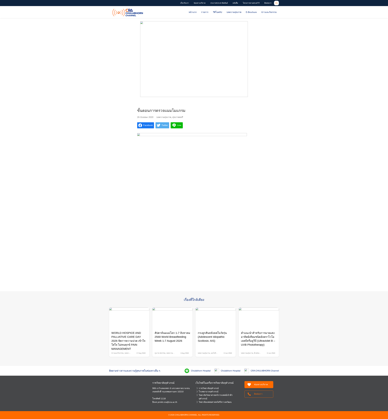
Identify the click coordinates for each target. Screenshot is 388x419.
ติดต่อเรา (268, 3)
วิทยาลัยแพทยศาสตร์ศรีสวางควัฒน (215, 402)
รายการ (204, 12)
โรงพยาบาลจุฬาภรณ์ (208, 391)
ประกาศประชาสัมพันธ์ (219, 3)
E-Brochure (251, 12)
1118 (163, 398)
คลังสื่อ (235, 3)
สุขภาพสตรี (177, 117)
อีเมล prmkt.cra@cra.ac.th (164, 402)
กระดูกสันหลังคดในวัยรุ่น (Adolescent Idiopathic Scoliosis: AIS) (212, 336)
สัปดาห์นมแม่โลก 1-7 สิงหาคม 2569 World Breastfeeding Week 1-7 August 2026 (172, 336)
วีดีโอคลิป (217, 12)
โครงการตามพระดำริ (251, 3)
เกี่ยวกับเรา (184, 3)
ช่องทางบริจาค (200, 3)
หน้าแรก (193, 12)
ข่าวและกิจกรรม (269, 12)
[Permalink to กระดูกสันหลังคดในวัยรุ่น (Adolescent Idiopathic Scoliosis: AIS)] (216, 318)
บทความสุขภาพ (234, 12)
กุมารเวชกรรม (160, 353)
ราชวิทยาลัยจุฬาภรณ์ (209, 388)
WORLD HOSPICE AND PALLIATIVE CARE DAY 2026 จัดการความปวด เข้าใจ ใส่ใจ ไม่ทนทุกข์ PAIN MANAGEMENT (128, 340)
